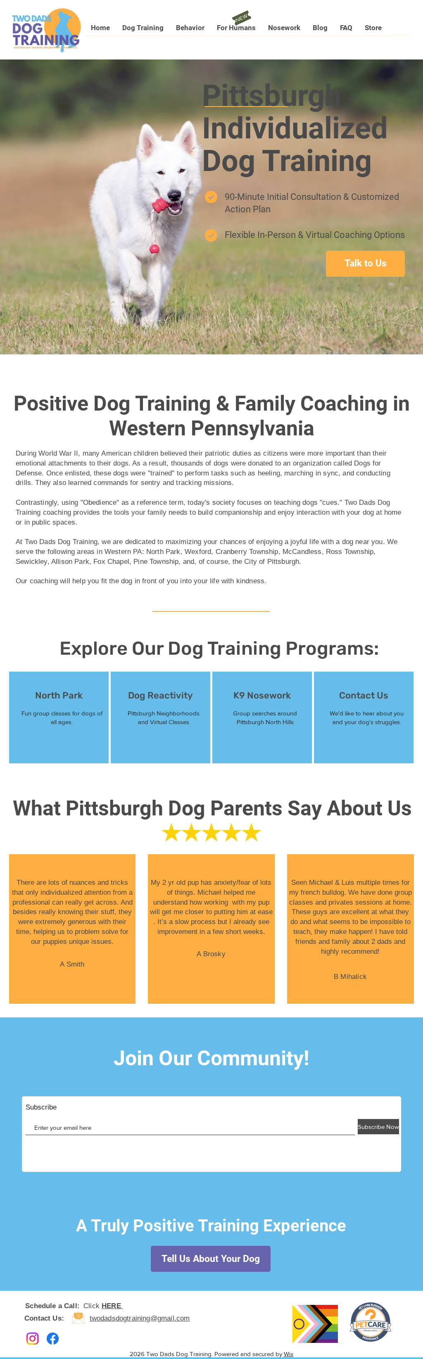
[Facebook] (53, 1338)
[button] (143, 30)
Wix (288, 1353)
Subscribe (41, 1107)
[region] (59, 717)
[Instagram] (32, 1338)
